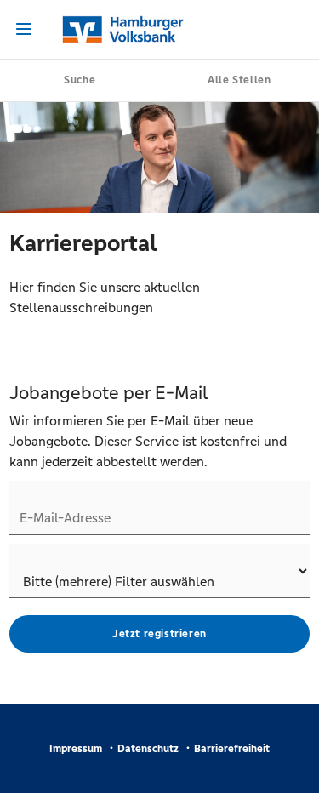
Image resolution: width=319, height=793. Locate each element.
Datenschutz (148, 749)
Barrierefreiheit (232, 749)
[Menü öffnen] (24, 29)
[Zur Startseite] (159, 29)
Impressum (75, 749)
